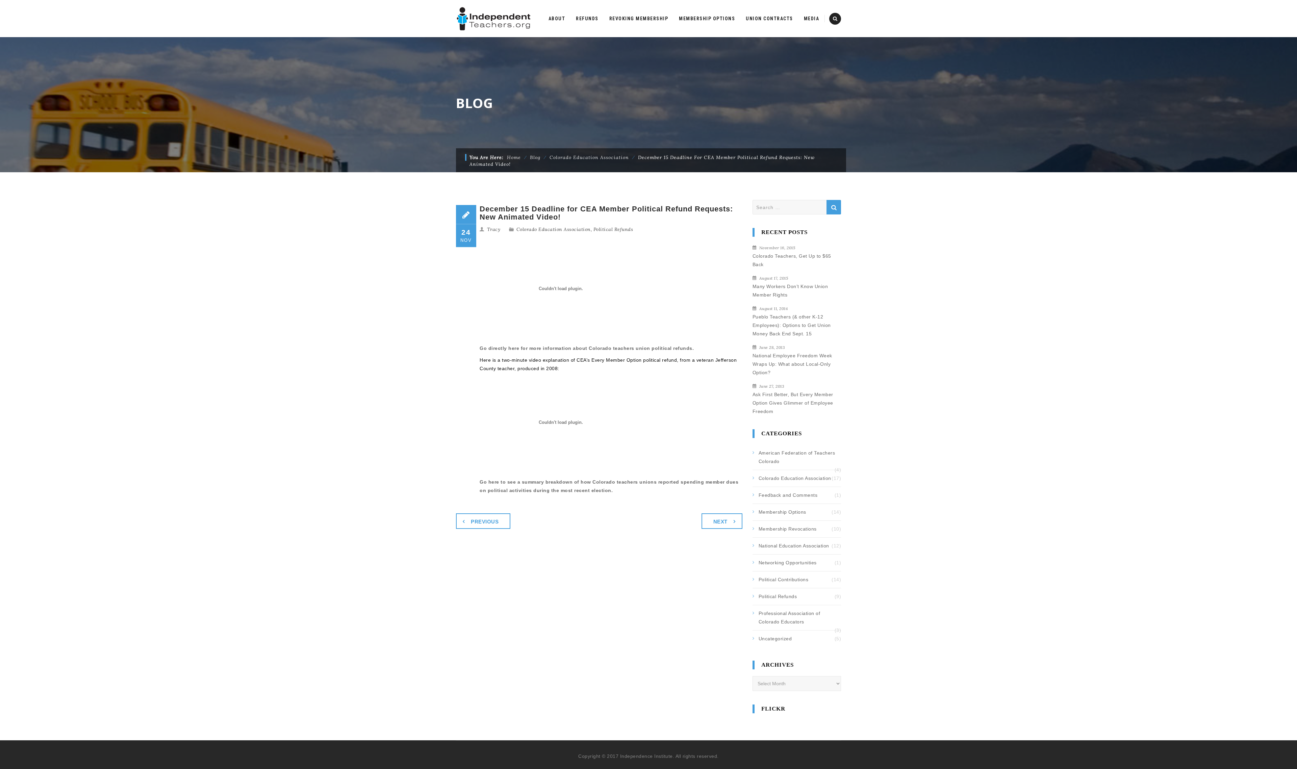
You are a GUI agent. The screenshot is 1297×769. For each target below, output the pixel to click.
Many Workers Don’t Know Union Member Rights (790, 291)
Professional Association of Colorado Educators (789, 617)
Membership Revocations (788, 529)
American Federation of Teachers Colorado (797, 457)
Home (514, 157)
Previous (485, 521)
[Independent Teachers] (494, 18)
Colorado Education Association (553, 229)
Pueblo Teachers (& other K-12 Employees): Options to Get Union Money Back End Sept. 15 (792, 325)
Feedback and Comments (788, 495)
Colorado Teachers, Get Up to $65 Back (792, 260)
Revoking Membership (638, 18)
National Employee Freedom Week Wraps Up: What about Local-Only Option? (792, 364)
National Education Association (794, 545)
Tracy (494, 229)
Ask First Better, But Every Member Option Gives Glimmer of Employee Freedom (793, 403)
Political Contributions (784, 579)
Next (720, 521)
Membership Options (782, 512)
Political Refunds (613, 229)
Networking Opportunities (788, 562)
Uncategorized (775, 638)
